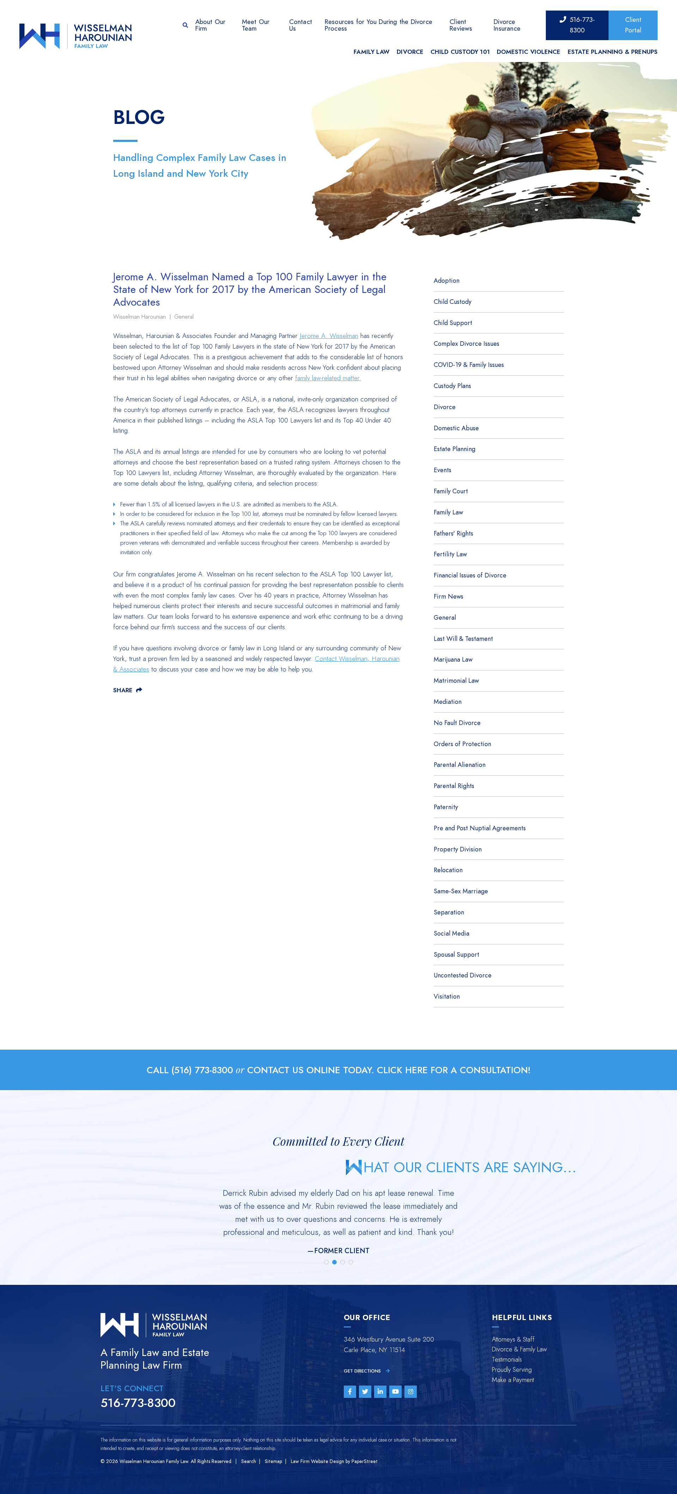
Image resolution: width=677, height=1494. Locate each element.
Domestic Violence (529, 52)
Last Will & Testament (463, 638)
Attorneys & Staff (513, 1339)
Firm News (448, 596)
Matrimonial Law (456, 680)
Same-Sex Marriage (461, 891)
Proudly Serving (512, 1369)
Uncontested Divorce (463, 975)
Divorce (410, 52)
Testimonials (507, 1359)
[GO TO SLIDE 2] (334, 1262)
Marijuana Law (453, 659)
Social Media (451, 933)
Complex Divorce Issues (466, 343)
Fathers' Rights (453, 533)
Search (248, 1461)
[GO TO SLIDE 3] (342, 1262)
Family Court (451, 491)
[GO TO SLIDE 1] (326, 1262)
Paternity (446, 806)
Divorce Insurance (507, 25)
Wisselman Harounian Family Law (154, 1461)
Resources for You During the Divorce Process (378, 25)
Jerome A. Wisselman (329, 335)
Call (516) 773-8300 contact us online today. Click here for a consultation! (339, 1069)
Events (442, 469)
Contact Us (300, 25)
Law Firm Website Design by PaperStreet (334, 1461)
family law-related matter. (328, 378)
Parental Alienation (460, 764)
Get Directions (363, 1371)
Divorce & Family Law (519, 1349)
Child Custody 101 (460, 52)
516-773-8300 (582, 25)
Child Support (453, 322)
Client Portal (633, 25)
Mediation (448, 701)
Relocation (448, 869)
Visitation (447, 996)
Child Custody (452, 301)
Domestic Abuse (456, 428)
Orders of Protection (462, 743)
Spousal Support (456, 954)
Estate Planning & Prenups (613, 52)
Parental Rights (454, 785)
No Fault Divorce (457, 722)
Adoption (446, 280)
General (184, 316)
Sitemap (273, 1461)
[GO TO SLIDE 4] (350, 1262)
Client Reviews (461, 25)
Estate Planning (454, 448)
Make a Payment (513, 1379)
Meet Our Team (256, 25)
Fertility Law (450, 554)
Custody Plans (452, 385)
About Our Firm (210, 25)
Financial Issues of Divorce (470, 575)
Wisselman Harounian (139, 316)
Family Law (372, 52)
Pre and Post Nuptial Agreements (480, 828)
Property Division (458, 849)
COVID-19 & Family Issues (469, 364)
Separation (449, 912)
